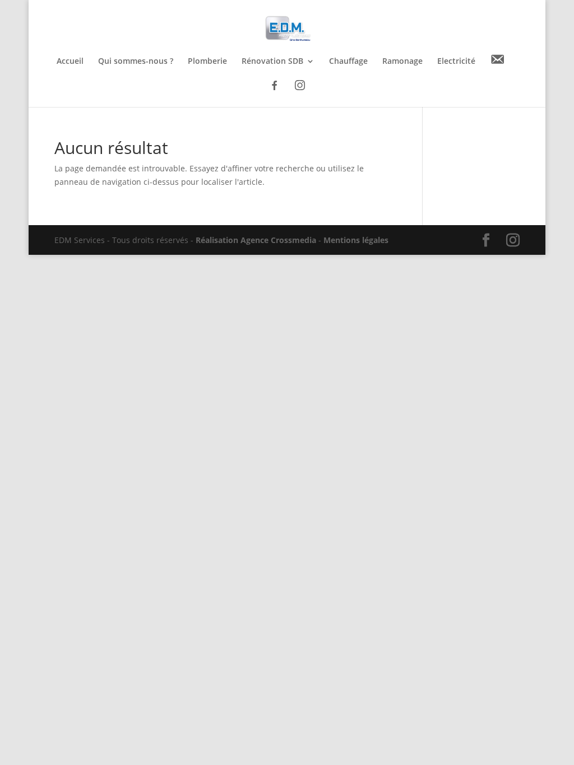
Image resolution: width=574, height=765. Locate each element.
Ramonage (402, 61)
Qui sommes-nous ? (135, 61)
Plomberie (207, 61)
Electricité (456, 61)
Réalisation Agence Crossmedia (256, 240)
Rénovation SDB (272, 61)
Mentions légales (355, 240)
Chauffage (348, 61)
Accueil (70, 61)
